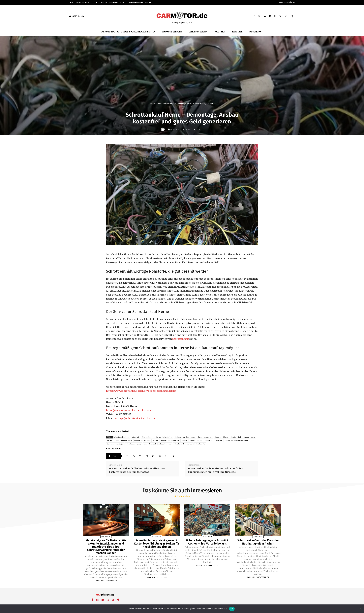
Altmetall (135, 437)
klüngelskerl (126, 440)
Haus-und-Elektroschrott (225, 437)
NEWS (152, 103)
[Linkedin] (264, 16)
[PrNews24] (163, 129)
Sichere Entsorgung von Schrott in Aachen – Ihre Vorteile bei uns (207, 542)
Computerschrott (205, 437)
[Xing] (286, 16)
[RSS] (275, 16)
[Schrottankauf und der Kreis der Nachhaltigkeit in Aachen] (258, 520)
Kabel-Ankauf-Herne (246, 437)
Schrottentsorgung (133, 444)
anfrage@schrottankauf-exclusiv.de (135, 418)
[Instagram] (259, 16)
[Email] (166, 456)
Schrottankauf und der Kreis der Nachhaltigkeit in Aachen (258, 542)
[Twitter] (280, 16)
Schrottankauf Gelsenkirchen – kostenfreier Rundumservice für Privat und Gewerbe (215, 470)
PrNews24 (172, 129)
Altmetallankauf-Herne (151, 437)
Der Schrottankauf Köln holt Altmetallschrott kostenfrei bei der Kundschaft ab (137, 470)
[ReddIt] (160, 456)
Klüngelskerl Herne (142, 440)
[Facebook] (254, 16)
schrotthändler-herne (183, 444)
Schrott (184, 440)
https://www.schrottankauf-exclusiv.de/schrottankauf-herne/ (141, 390)
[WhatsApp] (146, 456)
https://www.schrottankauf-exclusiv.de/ (128, 410)
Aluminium (168, 437)
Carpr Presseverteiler (106, 581)
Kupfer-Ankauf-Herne (170, 440)
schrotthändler (164, 444)
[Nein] (360, 608)
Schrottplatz (200, 444)
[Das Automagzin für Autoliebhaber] (182, 15)
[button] (291, 16)
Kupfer (156, 440)
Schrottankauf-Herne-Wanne (236, 440)
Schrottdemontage (115, 444)
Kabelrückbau (113, 440)
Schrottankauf (180, 338)
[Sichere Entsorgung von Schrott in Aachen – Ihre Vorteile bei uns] (207, 520)
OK (231, 608)
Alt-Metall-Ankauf (121, 437)
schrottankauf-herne (213, 440)
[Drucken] (173, 456)
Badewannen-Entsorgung (185, 437)
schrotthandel (150, 444)
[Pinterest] (140, 456)
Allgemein (105, 537)
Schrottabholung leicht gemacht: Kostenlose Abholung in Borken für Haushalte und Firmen (156, 543)
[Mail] (270, 16)
